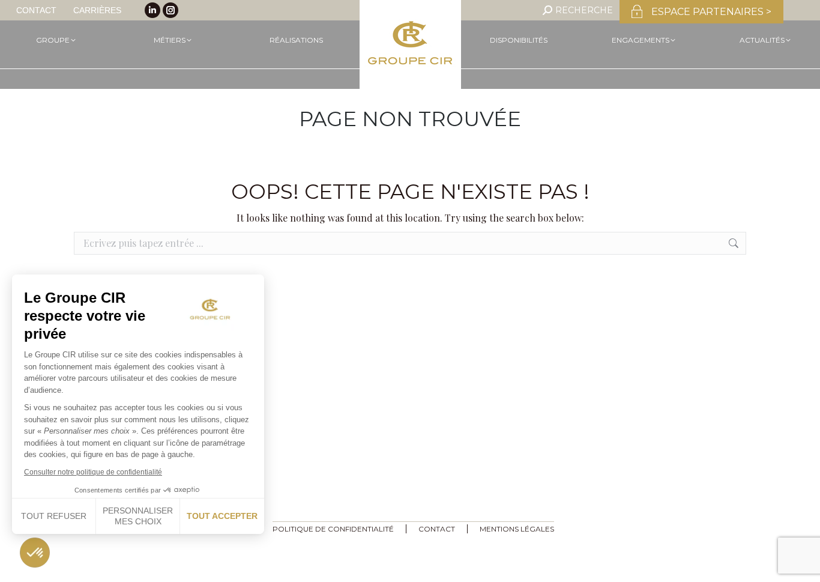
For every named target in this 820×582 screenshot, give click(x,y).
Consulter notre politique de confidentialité (93, 472)
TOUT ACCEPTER (222, 516)
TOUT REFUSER (53, 516)
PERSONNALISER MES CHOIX (138, 516)
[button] (34, 552)
